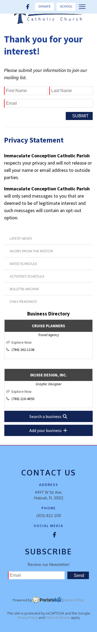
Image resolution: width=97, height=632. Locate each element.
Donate (45, 6)
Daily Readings (23, 301)
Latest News (21, 238)
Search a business (45, 416)
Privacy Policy (28, 618)
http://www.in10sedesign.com (51, 391)
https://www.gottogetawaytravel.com (51, 342)
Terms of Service (58, 618)
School (66, 6)
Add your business (46, 430)
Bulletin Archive (24, 289)
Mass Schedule (23, 263)
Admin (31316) (74, 600)
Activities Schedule (27, 276)
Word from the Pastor (31, 251)
